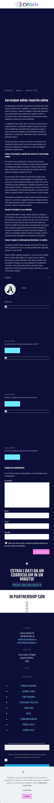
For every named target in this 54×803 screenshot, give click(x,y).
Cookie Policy (27, 785)
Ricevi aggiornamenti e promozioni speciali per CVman (27, 743)
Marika (18, 90)
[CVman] (27, 4)
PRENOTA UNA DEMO (28, 685)
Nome (7, 511)
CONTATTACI (29, 707)
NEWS (28, 713)
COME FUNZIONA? (28, 696)
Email (7, 521)
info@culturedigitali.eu (27, 639)
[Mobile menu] (50, 4)
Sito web (7, 532)
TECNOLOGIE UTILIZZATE (28, 702)
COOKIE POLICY (28, 730)
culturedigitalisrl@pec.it (27, 642)
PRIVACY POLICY (28, 724)
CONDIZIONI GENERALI (28, 718)
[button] (27, 585)
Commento (9, 480)
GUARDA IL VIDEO (28, 691)
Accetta (27, 796)
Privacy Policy (42, 783)
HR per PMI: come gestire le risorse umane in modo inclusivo (21, 397)
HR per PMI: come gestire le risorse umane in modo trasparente (21, 451)
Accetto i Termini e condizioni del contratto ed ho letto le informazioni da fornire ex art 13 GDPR (27, 755)
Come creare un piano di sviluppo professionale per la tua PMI (21, 344)
